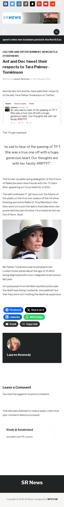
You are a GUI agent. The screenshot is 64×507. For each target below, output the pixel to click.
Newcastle (49, 51)
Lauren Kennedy (21, 79)
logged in (22, 394)
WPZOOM (52, 499)
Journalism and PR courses (19, 436)
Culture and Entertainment (22, 51)
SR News (32, 482)
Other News (11, 56)
